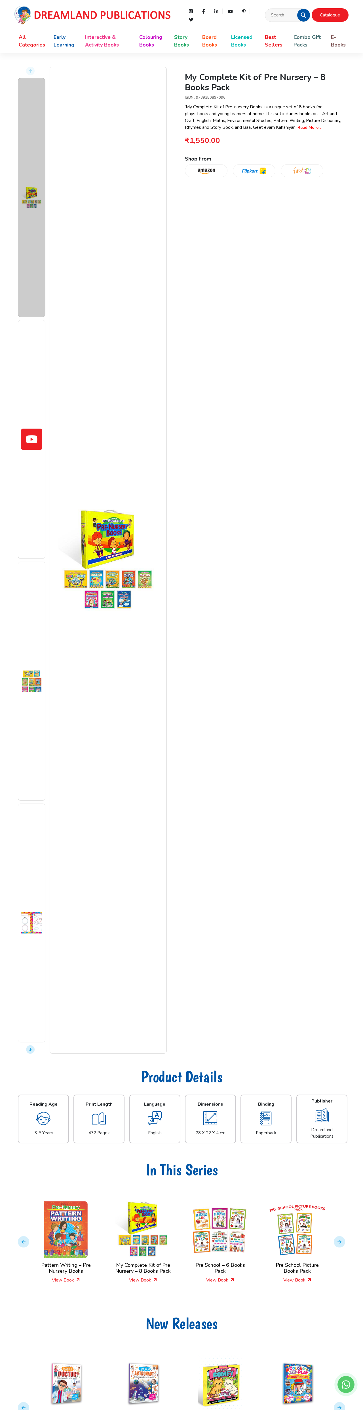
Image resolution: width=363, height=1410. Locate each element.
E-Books (338, 41)
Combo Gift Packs (307, 41)
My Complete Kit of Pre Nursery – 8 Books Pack (143, 1268)
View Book (63, 1280)
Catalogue (330, 15)
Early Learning (64, 41)
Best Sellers (273, 41)
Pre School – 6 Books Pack (220, 1268)
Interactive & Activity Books (102, 41)
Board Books (209, 41)
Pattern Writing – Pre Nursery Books (66, 1268)
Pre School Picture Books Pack (297, 1268)
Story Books (181, 41)
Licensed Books (241, 41)
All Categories (32, 41)
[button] (303, 15)
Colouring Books (150, 41)
